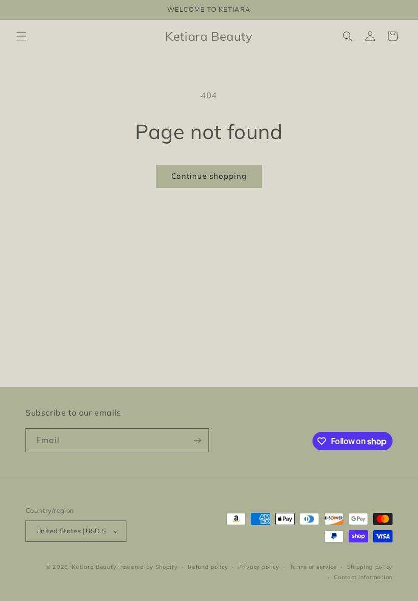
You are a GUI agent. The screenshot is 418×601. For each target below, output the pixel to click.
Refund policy (208, 566)
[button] (21, 36)
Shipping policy (370, 566)
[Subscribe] (197, 440)
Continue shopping (209, 176)
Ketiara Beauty (94, 566)
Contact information (363, 577)
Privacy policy (258, 566)
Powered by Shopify (148, 566)
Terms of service (313, 566)
